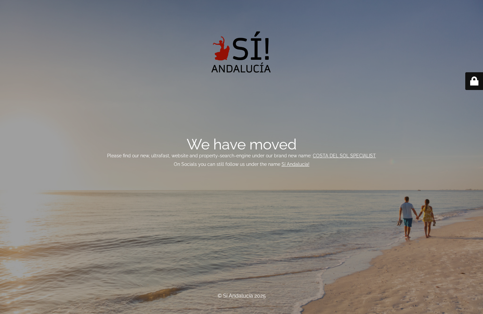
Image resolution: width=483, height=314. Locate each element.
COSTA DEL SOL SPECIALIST (344, 155)
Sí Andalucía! (296, 164)
